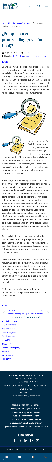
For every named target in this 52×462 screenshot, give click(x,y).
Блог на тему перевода (11, 347)
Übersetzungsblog (9, 332)
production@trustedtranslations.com (26, 422)
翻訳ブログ (6, 343)
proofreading (30, 55)
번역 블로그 (7, 359)
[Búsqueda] (29, 6)
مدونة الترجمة (7, 355)
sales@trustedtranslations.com (26, 415)
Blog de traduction (9, 328)
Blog (9, 23)
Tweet (5, 61)
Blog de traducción (9, 320)
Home (4, 23)
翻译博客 (5, 351)
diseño (15, 55)
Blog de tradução (8, 336)
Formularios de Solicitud (38, 426)
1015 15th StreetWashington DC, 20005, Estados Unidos (26, 394)
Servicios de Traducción (21, 23)
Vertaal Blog (7, 340)
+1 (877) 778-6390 (32, 408)
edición (21, 55)
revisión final (41, 55)
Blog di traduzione (9, 324)
